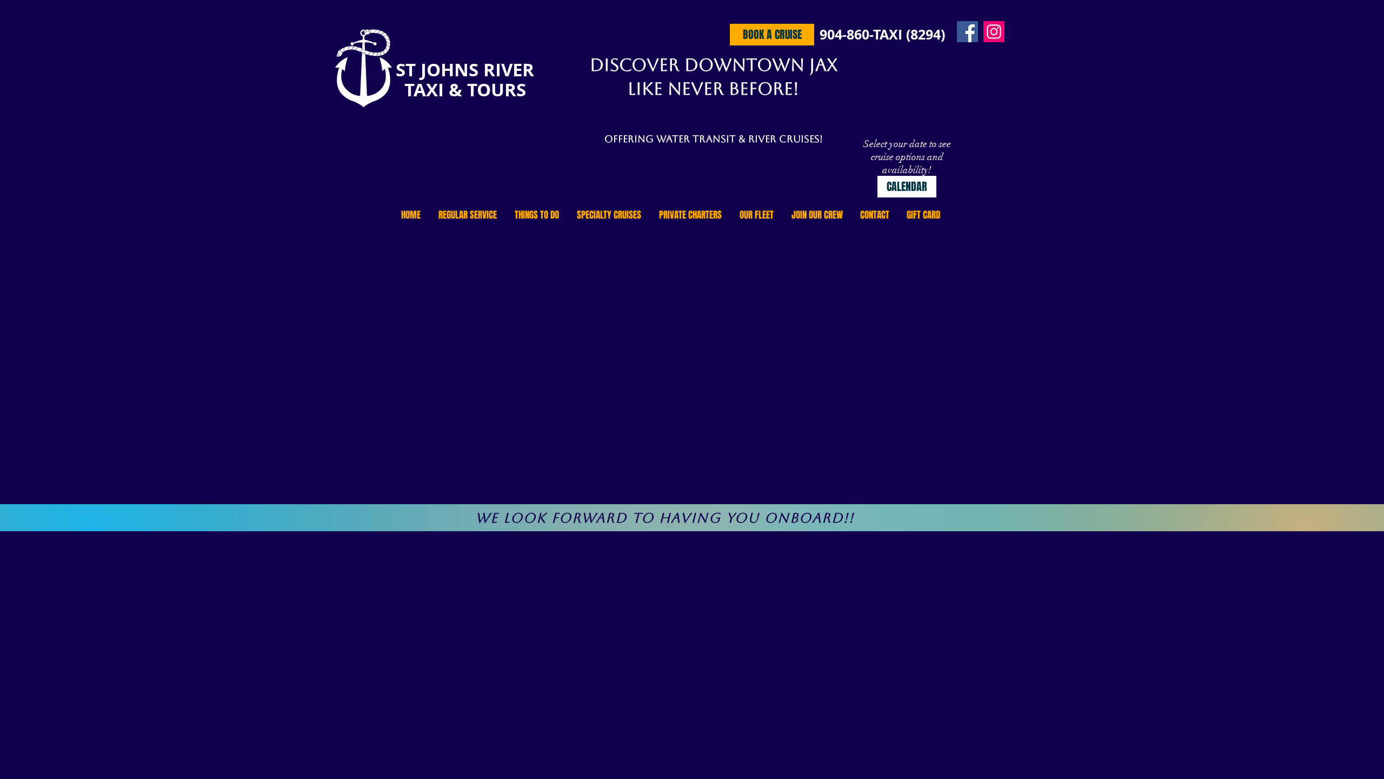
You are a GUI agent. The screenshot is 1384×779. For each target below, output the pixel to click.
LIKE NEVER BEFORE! (713, 88)
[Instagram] (993, 31)
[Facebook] (967, 31)
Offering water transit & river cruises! (713, 138)
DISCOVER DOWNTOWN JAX (713, 65)
